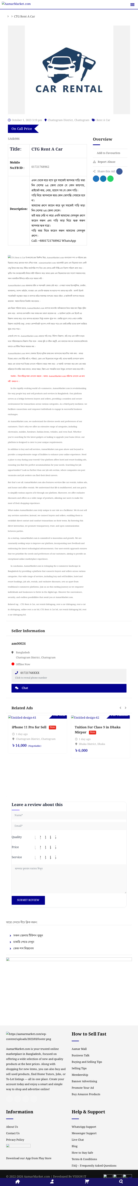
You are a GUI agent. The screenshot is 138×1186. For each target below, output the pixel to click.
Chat (24, 688)
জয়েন (53, 231)
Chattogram (81, 120)
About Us (12, 1127)
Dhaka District (87, 744)
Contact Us (13, 1133)
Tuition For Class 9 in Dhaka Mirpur (98, 730)
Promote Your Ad (83, 1088)
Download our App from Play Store (28, 1158)
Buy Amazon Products (86, 1094)
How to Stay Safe (82, 1153)
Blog (74, 1146)
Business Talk (80, 1055)
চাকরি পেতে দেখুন (23, 942)
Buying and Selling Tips (87, 1062)
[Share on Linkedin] (103, 179)
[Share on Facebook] (119, 171)
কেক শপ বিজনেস (23, 948)
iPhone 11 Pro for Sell (29, 727)
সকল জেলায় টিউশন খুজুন (28, 935)
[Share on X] (96, 179)
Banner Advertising (84, 1081)
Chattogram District (60, 120)
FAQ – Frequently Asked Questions (94, 1166)
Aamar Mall (79, 1049)
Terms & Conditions (84, 1159)
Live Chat (78, 1140)
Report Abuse (106, 162)
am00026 (19, 643)
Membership (80, 1075)
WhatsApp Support (84, 1127)
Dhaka (101, 744)
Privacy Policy (15, 1140)
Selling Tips (79, 1068)
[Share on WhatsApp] (110, 179)
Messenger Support (84, 1133)
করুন (61, 231)
